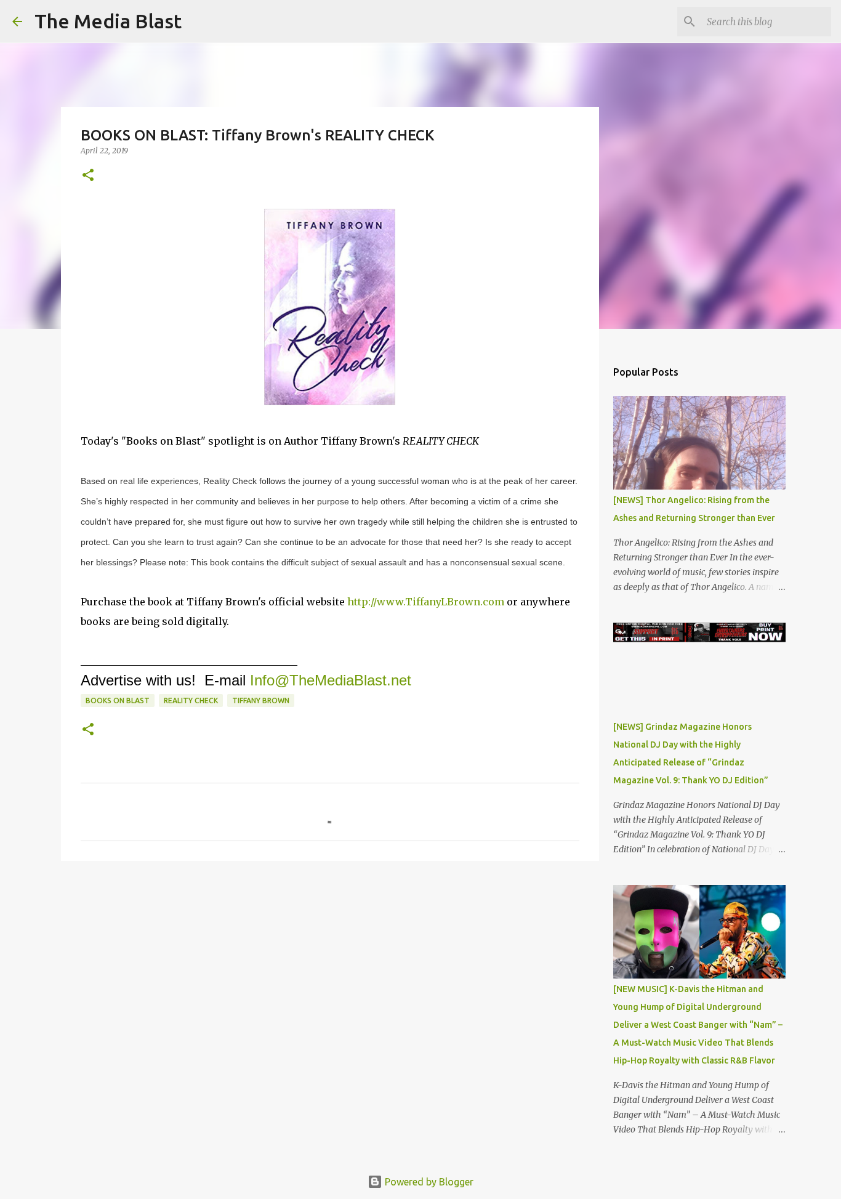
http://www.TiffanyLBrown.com (425, 601)
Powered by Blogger (427, 1181)
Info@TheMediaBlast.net (330, 680)
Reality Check (191, 700)
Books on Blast (118, 700)
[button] (88, 176)
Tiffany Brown (260, 700)
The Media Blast (108, 21)
